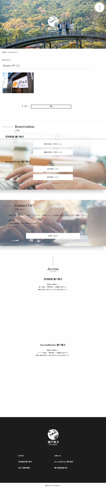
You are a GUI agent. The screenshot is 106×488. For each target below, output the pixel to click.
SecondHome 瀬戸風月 (63, 461)
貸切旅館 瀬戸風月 (25, 461)
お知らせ (57, 455)
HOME (4, 52)
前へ (26, 106)
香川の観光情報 (24, 468)
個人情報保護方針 (61, 468)
